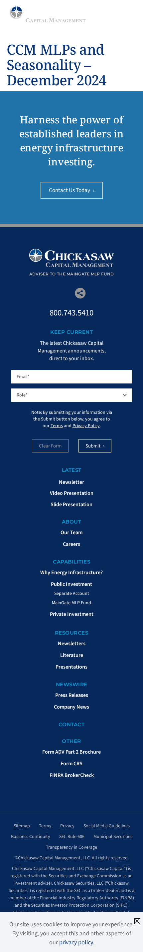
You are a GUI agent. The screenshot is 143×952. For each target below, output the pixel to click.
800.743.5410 (71, 313)
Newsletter (71, 482)
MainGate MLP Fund (71, 603)
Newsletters (71, 643)
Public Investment (71, 584)
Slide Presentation (71, 504)
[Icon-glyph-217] (63, 293)
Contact (72, 724)
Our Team (71, 532)
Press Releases (71, 695)
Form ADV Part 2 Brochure (71, 752)
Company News (71, 707)
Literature (71, 655)
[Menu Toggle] (129, 13)
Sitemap (22, 826)
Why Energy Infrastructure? (71, 572)
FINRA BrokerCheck (72, 775)
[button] (137, 921)
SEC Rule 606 (71, 836)
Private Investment (71, 614)
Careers (71, 544)
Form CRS (71, 763)
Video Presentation (71, 493)
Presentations (71, 667)
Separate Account (71, 593)
